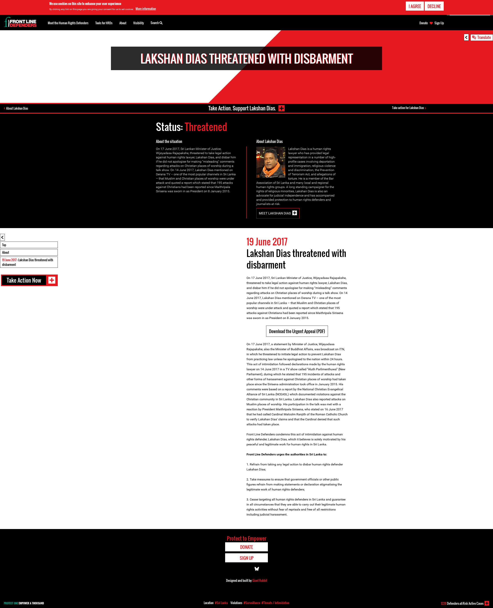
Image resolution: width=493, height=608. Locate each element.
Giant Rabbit (259, 580)
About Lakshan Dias (17, 108)
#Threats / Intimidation (275, 602)
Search (155, 22)
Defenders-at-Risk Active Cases (462, 603)
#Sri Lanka (221, 602)
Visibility (138, 23)
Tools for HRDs (103, 23)
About (5, 252)
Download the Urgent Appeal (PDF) (297, 331)
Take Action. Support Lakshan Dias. (242, 108)
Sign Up (439, 23)
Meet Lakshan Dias (275, 213)
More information (146, 8)
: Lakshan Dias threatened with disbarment (27, 262)
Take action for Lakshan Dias (408, 108)
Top (4, 245)
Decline (434, 6)
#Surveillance (252, 602)
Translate (484, 37)
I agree (415, 6)
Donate (423, 23)
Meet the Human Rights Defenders (68, 23)
